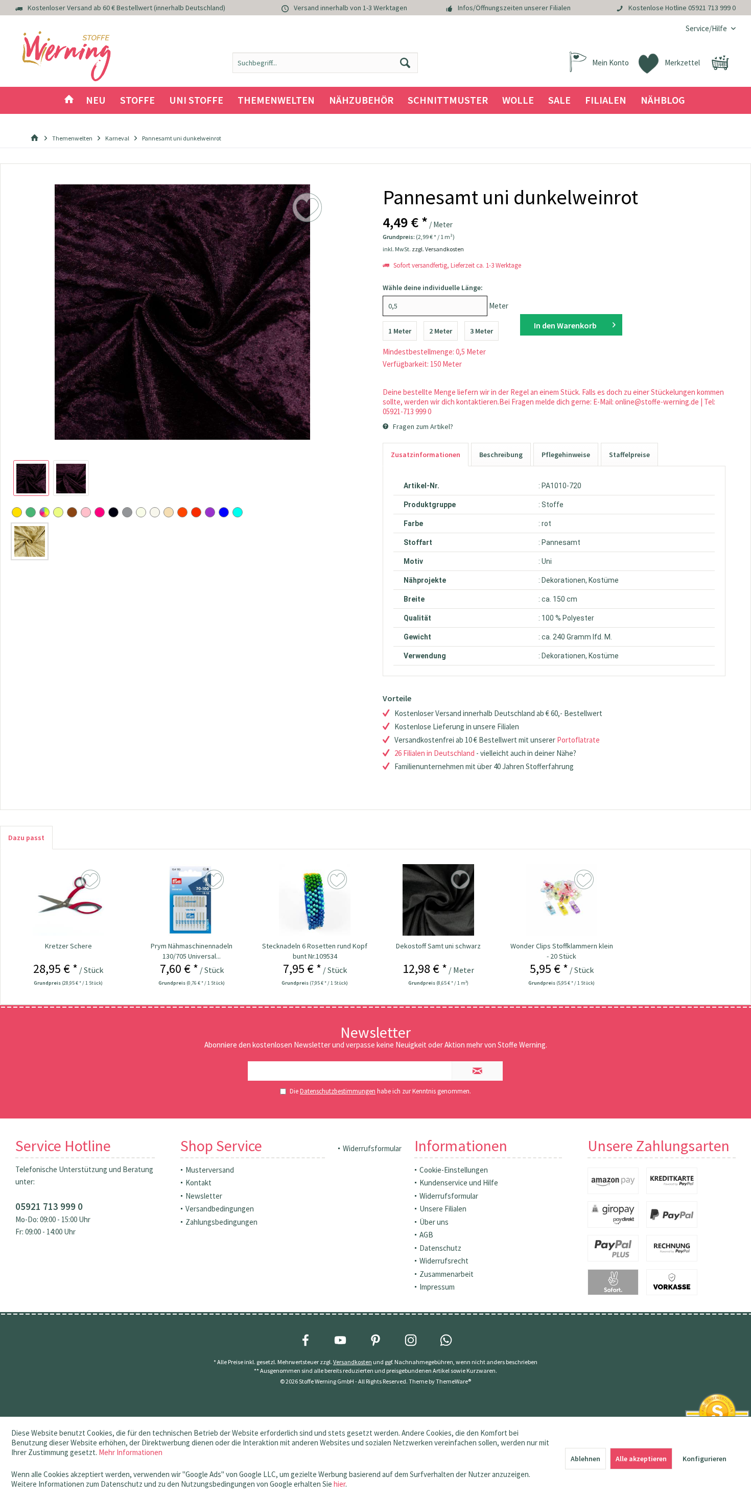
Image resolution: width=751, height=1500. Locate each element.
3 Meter (481, 331)
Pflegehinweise (566, 454)
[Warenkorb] (720, 62)
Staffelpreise (629, 454)
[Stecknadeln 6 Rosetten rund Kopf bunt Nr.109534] (315, 900)
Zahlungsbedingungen (221, 1222)
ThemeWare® (453, 1381)
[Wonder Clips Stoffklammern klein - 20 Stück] (562, 900)
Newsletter (203, 1196)
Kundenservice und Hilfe (458, 1182)
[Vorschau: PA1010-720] (31, 478)
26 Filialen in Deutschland (434, 753)
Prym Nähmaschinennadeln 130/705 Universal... (191, 951)
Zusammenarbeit (446, 1274)
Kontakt (198, 1182)
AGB (426, 1235)
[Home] (69, 100)
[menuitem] (707, 28)
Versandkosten (352, 1362)
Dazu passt (26, 837)
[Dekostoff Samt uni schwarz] (438, 900)
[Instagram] (411, 1340)
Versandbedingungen (219, 1208)
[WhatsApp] (446, 1340)
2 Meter (440, 331)
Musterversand (209, 1170)
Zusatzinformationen (425, 454)
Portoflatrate (578, 740)
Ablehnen (585, 1458)
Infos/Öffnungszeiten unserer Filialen (514, 7)
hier (339, 1484)
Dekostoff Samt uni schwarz (438, 945)
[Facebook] (305, 1340)
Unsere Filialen (442, 1208)
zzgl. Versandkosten (438, 249)
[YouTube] (340, 1340)
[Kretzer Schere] (68, 900)
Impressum (437, 1287)
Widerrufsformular (372, 1148)
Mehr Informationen (130, 1452)
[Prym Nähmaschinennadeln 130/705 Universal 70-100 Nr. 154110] (192, 900)
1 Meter (399, 331)
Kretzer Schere (68, 945)
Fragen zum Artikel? (422, 426)
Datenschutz (440, 1248)
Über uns (434, 1222)
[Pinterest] (375, 1340)
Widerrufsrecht (443, 1261)
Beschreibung (501, 454)
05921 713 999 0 (712, 7)
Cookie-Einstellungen (453, 1170)
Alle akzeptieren (641, 1458)
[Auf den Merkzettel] (91, 880)
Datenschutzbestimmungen (337, 1091)
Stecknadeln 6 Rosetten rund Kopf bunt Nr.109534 (314, 951)
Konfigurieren (704, 1458)
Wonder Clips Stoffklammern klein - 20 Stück (561, 951)
